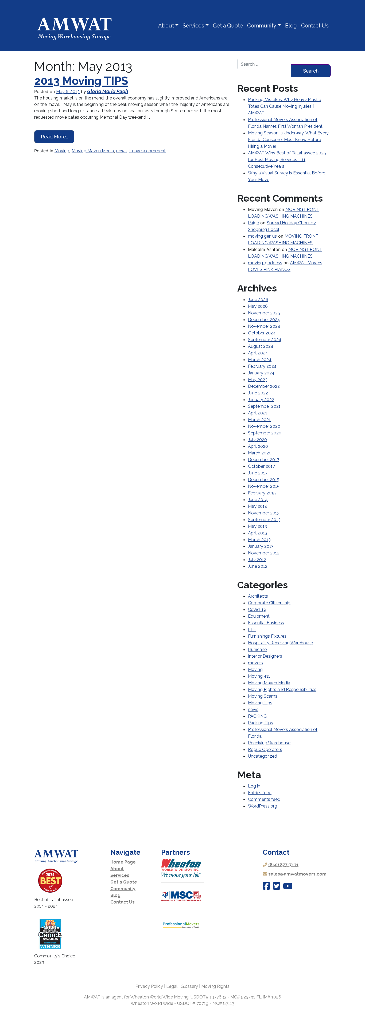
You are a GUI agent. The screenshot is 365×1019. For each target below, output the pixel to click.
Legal (171, 986)
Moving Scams (262, 696)
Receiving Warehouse (269, 742)
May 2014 (257, 506)
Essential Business (266, 622)
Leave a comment (147, 150)
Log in (254, 786)
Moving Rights (215, 986)
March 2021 (259, 419)
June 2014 (258, 499)
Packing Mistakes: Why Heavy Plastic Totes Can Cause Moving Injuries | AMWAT (284, 106)
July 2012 (257, 559)
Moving (62, 150)
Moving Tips (260, 702)
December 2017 (263, 459)
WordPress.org (262, 806)
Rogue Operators (265, 749)
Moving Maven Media (93, 150)
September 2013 (264, 519)
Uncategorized (262, 756)
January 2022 (261, 399)
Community (261, 25)
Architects (258, 596)
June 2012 (257, 566)
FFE (252, 629)
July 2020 (257, 439)
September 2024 (264, 339)
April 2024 (258, 352)
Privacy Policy (149, 986)
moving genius (262, 236)
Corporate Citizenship (269, 602)
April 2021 (257, 412)
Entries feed (259, 792)
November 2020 (264, 426)
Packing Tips (260, 722)
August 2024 (260, 346)
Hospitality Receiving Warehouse (280, 642)
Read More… (57, 136)
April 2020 (258, 446)
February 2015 (262, 492)
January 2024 (261, 372)
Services (193, 25)
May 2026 (258, 306)
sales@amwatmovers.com (297, 874)
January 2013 (261, 546)
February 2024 (262, 366)
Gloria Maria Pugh (107, 91)
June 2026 (258, 299)
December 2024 (264, 319)
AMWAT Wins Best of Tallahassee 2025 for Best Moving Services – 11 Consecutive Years (287, 159)
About (166, 25)
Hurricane (257, 649)
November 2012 (263, 553)
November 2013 (263, 513)
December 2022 (264, 386)
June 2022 (258, 392)
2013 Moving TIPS (81, 80)
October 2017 (261, 466)
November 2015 (263, 486)
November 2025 (264, 312)
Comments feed (264, 799)
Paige (253, 222)
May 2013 (257, 526)
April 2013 (257, 533)
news (121, 150)
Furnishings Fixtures (267, 636)
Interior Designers (265, 656)
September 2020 (264, 432)
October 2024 (262, 332)
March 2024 (259, 359)
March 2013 (259, 539)
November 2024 (264, 326)
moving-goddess (265, 262)
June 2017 (257, 472)
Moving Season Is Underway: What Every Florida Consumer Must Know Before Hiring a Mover (288, 139)
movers (255, 662)
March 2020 (259, 452)
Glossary (189, 986)
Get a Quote (228, 25)
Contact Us (315, 25)
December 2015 (263, 479)
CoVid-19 (257, 609)
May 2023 (257, 379)
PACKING (257, 716)
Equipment (259, 616)
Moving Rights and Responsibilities (282, 689)
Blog (291, 25)
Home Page (123, 862)
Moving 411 (259, 676)
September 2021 (264, 406)
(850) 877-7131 (283, 864)
